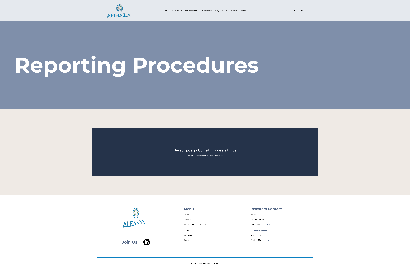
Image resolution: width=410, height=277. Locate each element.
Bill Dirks (254, 214)
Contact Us (256, 224)
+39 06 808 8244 (259, 235)
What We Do (189, 219)
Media (186, 230)
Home (186, 214)
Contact (186, 240)
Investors (188, 235)
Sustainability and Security (195, 224)
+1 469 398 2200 (258, 219)
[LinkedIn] (146, 242)
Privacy (216, 263)
